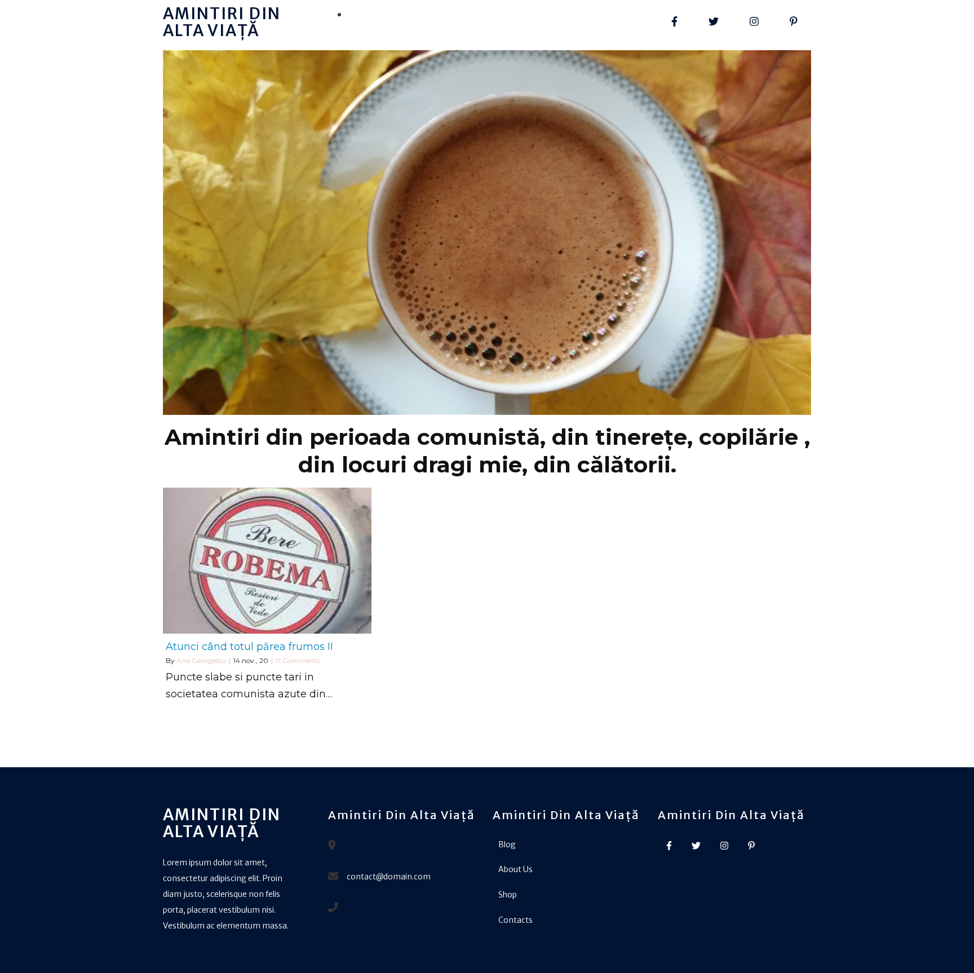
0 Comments (298, 660)
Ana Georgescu (201, 660)
